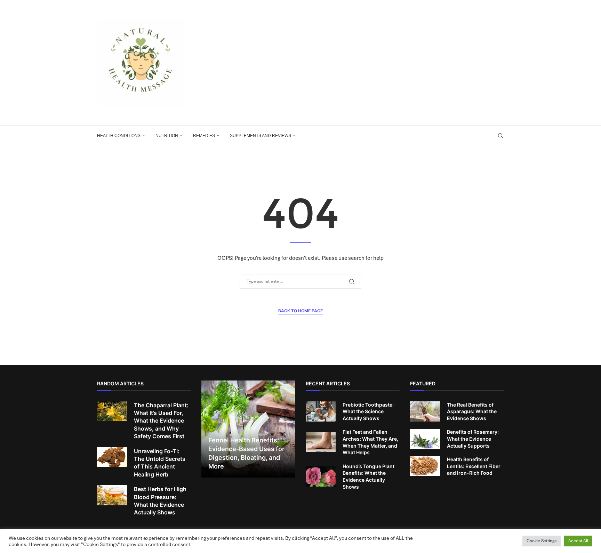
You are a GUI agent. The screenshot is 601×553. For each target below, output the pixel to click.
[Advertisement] (370, 62)
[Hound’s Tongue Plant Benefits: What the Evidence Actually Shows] (321, 476)
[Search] (500, 136)
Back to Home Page (300, 310)
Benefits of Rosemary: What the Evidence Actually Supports (473, 438)
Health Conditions (119, 135)
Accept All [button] (578, 541)
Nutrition (166, 135)
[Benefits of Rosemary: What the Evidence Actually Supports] (425, 439)
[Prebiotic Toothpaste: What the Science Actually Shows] (321, 411)
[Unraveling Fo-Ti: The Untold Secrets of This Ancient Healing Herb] (112, 457)
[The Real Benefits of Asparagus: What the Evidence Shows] (425, 411)
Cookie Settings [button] (541, 541)
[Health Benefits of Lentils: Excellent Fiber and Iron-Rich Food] (425, 466)
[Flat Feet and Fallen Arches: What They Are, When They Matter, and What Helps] (321, 442)
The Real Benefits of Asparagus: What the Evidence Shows (472, 411)
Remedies (204, 135)
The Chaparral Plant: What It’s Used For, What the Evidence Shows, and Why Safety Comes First (161, 421)
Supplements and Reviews (260, 135)
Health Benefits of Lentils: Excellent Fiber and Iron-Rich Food (473, 466)
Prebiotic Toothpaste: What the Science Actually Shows (368, 411)
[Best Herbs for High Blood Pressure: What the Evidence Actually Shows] (112, 495)
